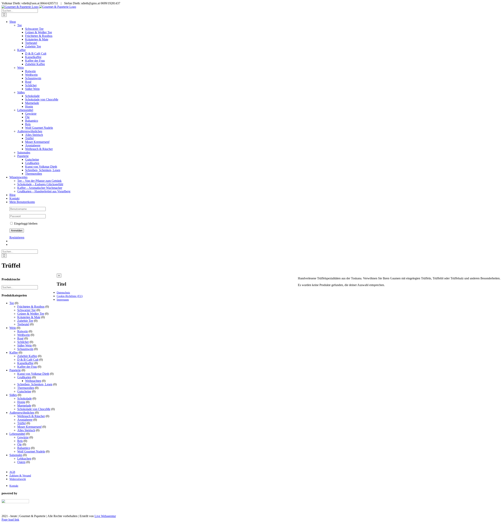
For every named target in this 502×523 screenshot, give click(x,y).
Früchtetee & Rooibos (31, 306)
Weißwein (23, 334)
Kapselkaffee (25, 363)
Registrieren (16, 237)
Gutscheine (24, 391)
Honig (21, 402)
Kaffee (21, 50)
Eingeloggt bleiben (25, 223)
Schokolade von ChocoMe (33, 409)
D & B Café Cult (27, 359)
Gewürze (23, 437)
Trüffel (21, 423)
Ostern (21, 462)
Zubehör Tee (25, 320)
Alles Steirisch (26, 430)
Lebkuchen (24, 458)
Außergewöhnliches (29, 131)
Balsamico (23, 448)
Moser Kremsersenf (29, 426)
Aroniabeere (25, 419)
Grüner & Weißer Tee (30, 313)
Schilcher (23, 342)
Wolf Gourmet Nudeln (31, 451)
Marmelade (24, 405)
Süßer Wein (24, 345)
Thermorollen (25, 388)
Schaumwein (25, 349)
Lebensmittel (25, 110)
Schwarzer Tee (26, 310)
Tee (19, 25)
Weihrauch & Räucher (31, 416)
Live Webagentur (105, 516)
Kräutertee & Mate (28, 317)
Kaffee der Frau (27, 366)
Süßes (21, 92)
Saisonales (23, 152)
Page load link (10, 519)
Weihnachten (33, 380)
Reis (20, 441)
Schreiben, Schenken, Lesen (34, 384)
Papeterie (23, 156)
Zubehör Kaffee (27, 356)
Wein (20, 67)
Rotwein (22, 331)
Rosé (20, 338)
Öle (19, 444)
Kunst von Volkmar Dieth (33, 373)
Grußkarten (24, 377)
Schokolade (24, 398)
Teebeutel (23, 324)
